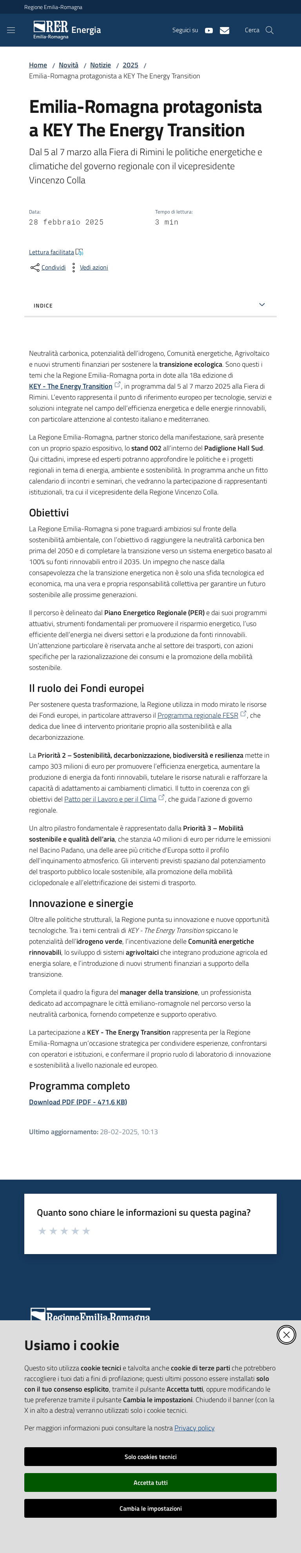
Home (38, 65)
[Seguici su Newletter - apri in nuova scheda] (221, 29)
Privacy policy (194, 1428)
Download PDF (78, 1102)
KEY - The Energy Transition (70, 386)
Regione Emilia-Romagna (53, 7)
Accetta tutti (151, 1482)
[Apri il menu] (11, 30)
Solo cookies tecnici (151, 1456)
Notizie (100, 65)
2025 (130, 65)
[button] (270, 30)
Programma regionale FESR (198, 715)
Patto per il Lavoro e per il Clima (110, 799)
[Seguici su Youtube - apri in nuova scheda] (206, 29)
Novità (68, 65)
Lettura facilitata (51, 252)
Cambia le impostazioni (151, 1508)
